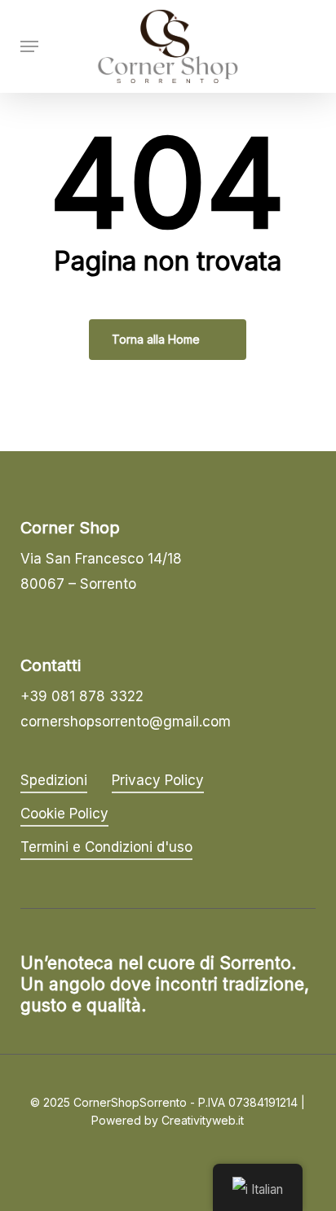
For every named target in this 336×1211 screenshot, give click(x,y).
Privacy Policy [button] (158, 780)
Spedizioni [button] (53, 780)
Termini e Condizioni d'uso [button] (106, 847)
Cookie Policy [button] (64, 813)
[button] (29, 46)
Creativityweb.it (202, 1120)
